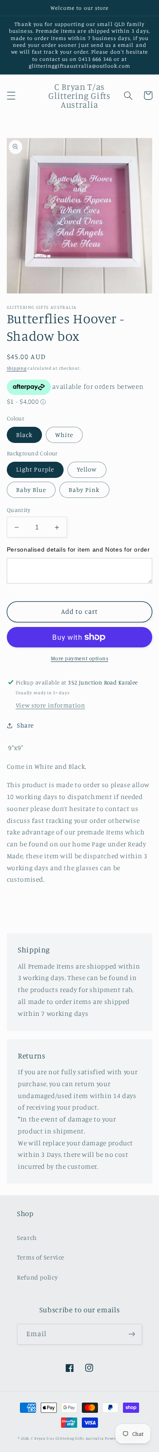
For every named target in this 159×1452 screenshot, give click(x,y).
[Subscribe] (132, 1334)
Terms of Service (40, 1257)
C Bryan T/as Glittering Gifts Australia (67, 1438)
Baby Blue (31, 489)
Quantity (18, 509)
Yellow (87, 469)
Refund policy (37, 1277)
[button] (11, 95)
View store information (50, 705)
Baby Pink (84, 489)
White (64, 434)
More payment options (80, 658)
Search (27, 1237)
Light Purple (35, 469)
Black (24, 434)
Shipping (17, 368)
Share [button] (25, 725)
